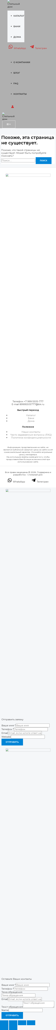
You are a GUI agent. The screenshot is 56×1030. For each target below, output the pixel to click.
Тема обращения (11, 992)
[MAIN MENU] (8, 124)
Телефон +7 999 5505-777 (28, 401)
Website (6, 736)
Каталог (18, 15)
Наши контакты (31, 431)
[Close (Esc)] (4, 1022)
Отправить (12, 742)
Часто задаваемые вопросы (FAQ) (31, 434)
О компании (21, 62)
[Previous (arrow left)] (4, 1027)
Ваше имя (8, 725)
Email (4, 733)
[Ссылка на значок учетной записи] (12, 107)
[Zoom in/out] (31, 1022)
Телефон (7, 729)
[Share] (13, 1022)
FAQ (15, 83)
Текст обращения (12, 1006)
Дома (17, 37)
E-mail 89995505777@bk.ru (28, 404)
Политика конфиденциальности (31, 437)
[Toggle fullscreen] (22, 1022)
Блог (16, 73)
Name (5, 1010)
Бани (16, 26)
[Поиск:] (18, 160)
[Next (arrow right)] (13, 1027)
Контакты (20, 94)
